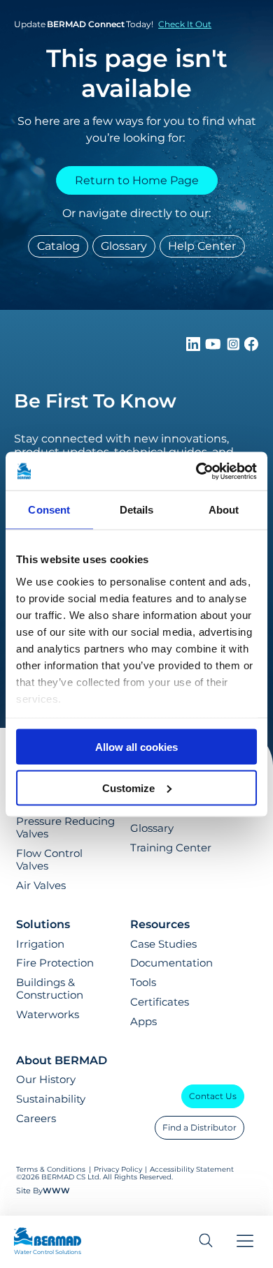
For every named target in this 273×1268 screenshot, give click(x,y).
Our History (46, 1079)
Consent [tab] (49, 510)
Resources (160, 924)
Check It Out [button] (184, 24)
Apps (143, 1021)
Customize (128, 787)
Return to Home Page (137, 180)
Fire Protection (55, 963)
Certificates (159, 1002)
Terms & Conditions (50, 1169)
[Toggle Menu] (245, 1242)
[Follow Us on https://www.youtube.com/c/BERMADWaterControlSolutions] (214, 347)
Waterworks (47, 1014)
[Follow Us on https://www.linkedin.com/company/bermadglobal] (194, 347)
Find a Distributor (199, 1127)
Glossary (124, 246)
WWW (56, 1190)
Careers (36, 1118)
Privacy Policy (118, 1169)
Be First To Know (95, 400)
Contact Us (213, 1096)
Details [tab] (137, 510)
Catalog (58, 246)
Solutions (43, 924)
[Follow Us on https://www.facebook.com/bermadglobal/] (251, 347)
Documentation (171, 963)
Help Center (202, 246)
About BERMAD (61, 1060)
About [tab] (224, 510)
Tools (143, 982)
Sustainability (50, 1099)
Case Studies (163, 944)
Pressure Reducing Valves (65, 827)
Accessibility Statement (192, 1169)
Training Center (170, 848)
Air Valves (41, 885)
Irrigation (40, 944)
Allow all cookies (136, 747)
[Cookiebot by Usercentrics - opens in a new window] (196, 471)
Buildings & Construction (49, 988)
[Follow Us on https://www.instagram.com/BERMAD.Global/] (234, 347)
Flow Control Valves (49, 859)
